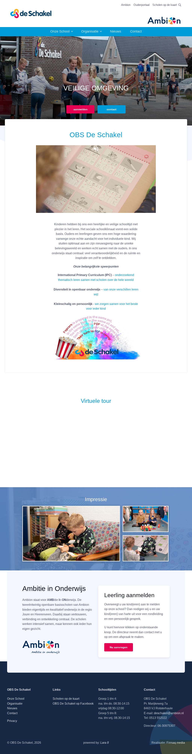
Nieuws (115, 31)
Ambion (125, 4)
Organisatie (89, 31)
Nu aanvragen (119, 647)
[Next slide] (185, 80)
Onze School (60, 31)
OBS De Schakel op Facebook (73, 703)
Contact (136, 31)
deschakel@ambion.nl (169, 713)
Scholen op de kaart (164, 4)
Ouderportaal (141, 4)
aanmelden (81, 109)
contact (111, 109)
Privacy (12, 720)
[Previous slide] (7, 80)
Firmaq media (175, 742)
